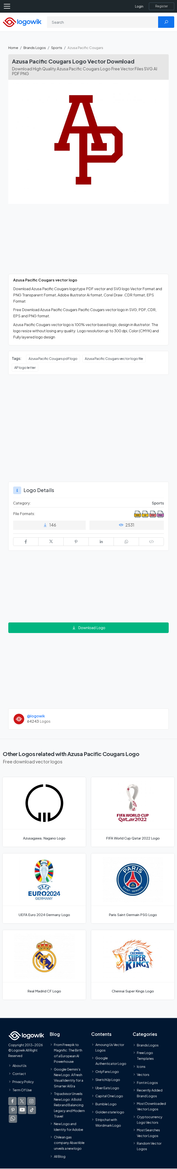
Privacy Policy (23, 1082)
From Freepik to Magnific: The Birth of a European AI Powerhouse (68, 1053)
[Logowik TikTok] (32, 1110)
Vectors (143, 1074)
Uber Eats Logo (107, 1088)
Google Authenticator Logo (110, 1061)
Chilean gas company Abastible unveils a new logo (69, 1142)
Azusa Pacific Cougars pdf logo (53, 358)
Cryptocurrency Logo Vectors (149, 1119)
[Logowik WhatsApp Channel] (13, 1119)
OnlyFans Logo (107, 1071)
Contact (19, 1074)
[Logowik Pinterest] (13, 1110)
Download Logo (91, 627)
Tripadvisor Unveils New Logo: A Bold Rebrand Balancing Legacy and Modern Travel (69, 1105)
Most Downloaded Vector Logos (151, 1106)
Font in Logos (147, 1082)
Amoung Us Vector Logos (109, 1047)
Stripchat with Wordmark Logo (108, 1122)
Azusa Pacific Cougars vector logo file (114, 358)
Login (139, 6)
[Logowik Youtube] (22, 1110)
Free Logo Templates (145, 1055)
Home (13, 47)
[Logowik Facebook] (12, 1101)
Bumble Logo (106, 1104)
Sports (56, 47)
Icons (141, 1066)
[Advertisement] (88, 241)
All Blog (59, 1156)
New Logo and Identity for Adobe (68, 1126)
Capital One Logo (109, 1096)
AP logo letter (25, 367)
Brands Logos (35, 47)
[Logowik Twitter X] (22, 1101)
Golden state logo (109, 1112)
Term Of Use (22, 1090)
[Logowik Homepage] (22, 21)
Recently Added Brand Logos (149, 1093)
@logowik (36, 715)
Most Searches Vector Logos (148, 1132)
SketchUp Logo (107, 1079)
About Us (19, 1065)
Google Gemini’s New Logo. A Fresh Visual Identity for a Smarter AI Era (68, 1077)
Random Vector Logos (149, 1146)
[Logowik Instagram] (31, 1101)
